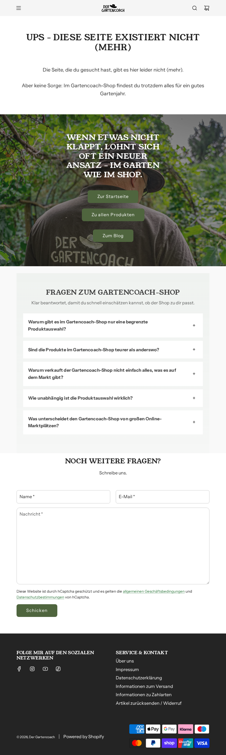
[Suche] (195, 8)
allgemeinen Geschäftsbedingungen (154, 591)
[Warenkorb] (207, 8)
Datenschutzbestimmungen (40, 597)
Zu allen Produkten (113, 214)
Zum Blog (113, 235)
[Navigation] (18, 8)
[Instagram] (32, 669)
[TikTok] (58, 669)
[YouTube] (45, 669)
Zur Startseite (113, 196)
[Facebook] (19, 669)
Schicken (37, 610)
